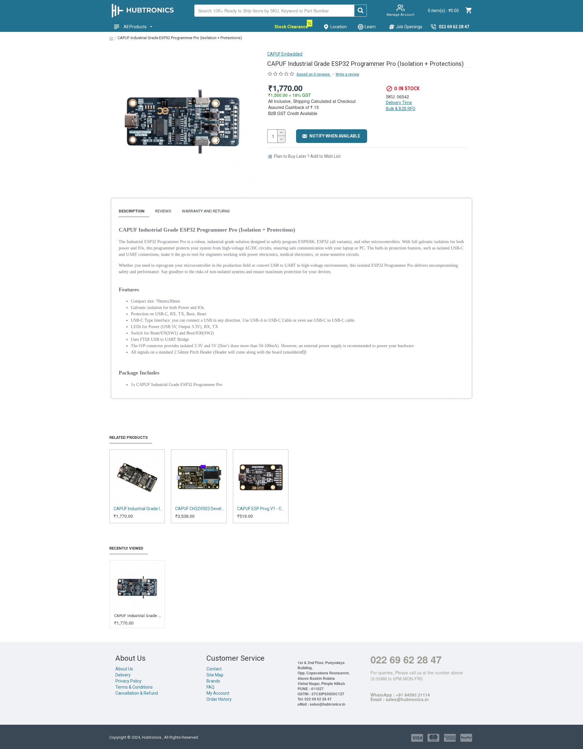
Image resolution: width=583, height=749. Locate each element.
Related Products (128, 437)
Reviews (163, 211)
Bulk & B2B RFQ (400, 108)
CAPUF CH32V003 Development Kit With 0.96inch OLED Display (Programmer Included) (200, 508)
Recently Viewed (126, 548)
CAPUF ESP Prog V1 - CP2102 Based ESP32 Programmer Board (262, 508)
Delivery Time (399, 102)
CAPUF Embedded (284, 54)
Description (132, 211)
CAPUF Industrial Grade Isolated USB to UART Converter (138, 508)
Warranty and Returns (206, 211)
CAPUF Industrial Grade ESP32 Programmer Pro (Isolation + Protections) (138, 615)
